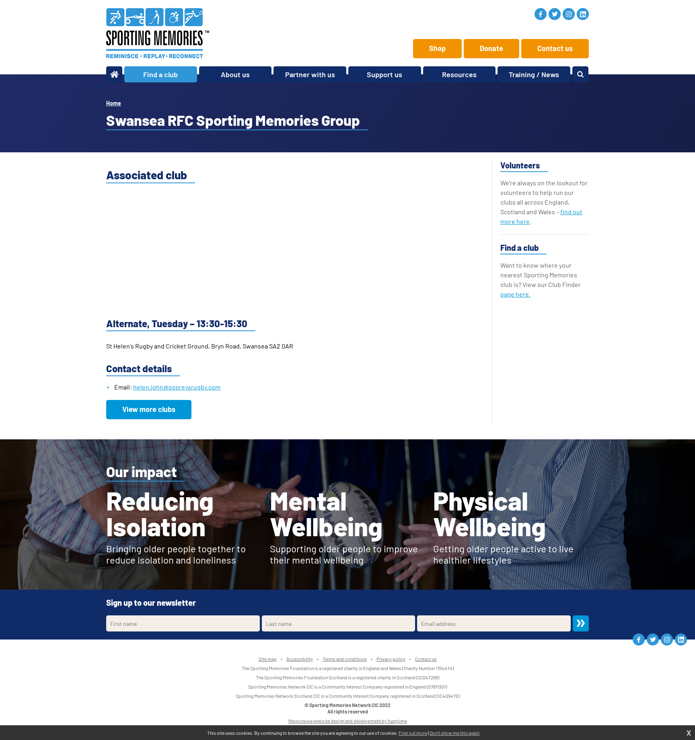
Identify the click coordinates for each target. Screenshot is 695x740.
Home (113, 103)
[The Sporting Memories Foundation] (157, 33)
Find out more (413, 733)
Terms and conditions (345, 659)
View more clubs (148, 409)
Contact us (555, 48)
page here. (515, 294)
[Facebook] (541, 14)
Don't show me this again (454, 733)
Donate (491, 48)
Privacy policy (390, 659)
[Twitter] (555, 14)
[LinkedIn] (583, 14)
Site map (268, 659)
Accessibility (299, 659)
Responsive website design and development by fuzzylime (347, 721)
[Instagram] (569, 14)
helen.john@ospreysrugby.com (176, 387)
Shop (437, 48)
